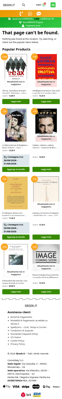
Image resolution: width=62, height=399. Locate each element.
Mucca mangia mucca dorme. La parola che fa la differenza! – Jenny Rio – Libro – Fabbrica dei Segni (46, 276)
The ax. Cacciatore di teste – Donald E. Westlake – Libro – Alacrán (14, 92)
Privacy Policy (18, 343)
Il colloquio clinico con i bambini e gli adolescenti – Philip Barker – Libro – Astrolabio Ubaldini (14, 214)
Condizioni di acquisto (22, 330)
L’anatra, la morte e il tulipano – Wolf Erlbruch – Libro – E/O (46, 214)
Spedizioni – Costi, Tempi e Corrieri (28, 327)
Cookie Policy (17, 340)
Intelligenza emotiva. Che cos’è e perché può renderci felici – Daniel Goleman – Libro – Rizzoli (46, 92)
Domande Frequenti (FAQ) (24, 333)
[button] (53, 4)
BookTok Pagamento (21, 316)
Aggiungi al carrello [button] (16, 169)
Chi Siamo (16, 337)
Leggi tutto (16, 101)
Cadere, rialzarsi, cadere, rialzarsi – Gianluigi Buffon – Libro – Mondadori (45, 146)
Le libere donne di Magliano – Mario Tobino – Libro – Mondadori (15, 146)
